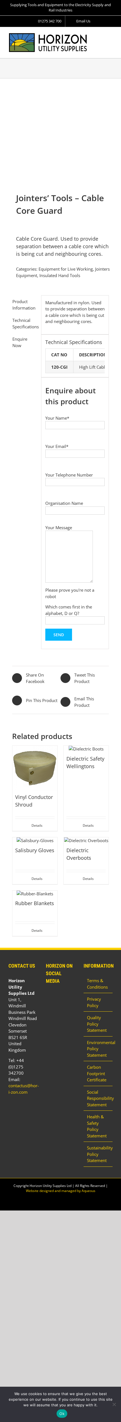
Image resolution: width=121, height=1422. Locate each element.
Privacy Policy (94, 1002)
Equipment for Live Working (66, 269)
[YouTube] (55, 996)
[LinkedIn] (47, 996)
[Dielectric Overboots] (86, 840)
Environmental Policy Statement (98, 1049)
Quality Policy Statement (97, 1024)
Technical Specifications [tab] (24, 323)
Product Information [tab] (23, 305)
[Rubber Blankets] (34, 894)
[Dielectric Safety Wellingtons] (86, 749)
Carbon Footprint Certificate (96, 1073)
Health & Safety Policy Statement (97, 1126)
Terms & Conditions (97, 984)
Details (37, 825)
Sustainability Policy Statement (98, 1154)
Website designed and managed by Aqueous (60, 1190)
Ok (61, 1413)
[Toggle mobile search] (100, 36)
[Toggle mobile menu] (110, 36)
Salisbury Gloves (34, 850)
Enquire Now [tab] (19, 342)
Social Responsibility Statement (98, 1098)
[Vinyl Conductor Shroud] (34, 768)
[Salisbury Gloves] (34, 840)
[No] (114, 1404)
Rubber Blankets (34, 903)
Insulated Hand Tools (59, 275)
